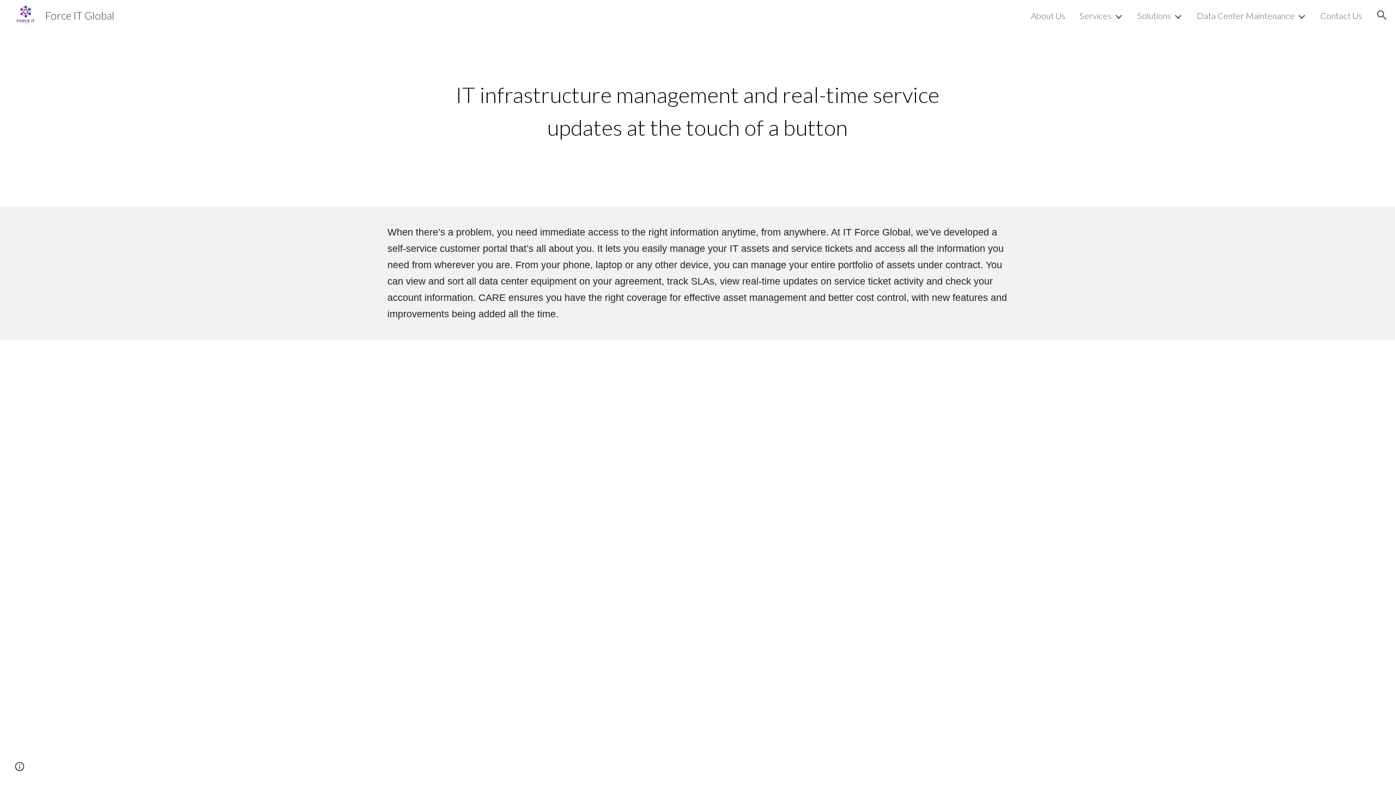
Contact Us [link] (1341, 15)
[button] (1382, 15)
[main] (697, 118)
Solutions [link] (1154, 15)
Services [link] (1095, 15)
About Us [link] (1048, 15)
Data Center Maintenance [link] (1246, 15)
